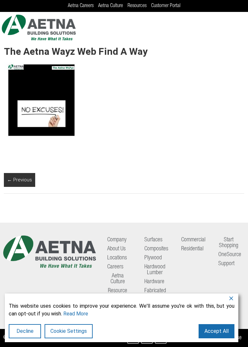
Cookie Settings (68, 331)
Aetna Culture (110, 6)
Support (226, 264)
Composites (156, 249)
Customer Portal (166, 6)
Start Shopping (228, 243)
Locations (117, 258)
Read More (75, 314)
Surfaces (153, 240)
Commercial (193, 240)
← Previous (19, 180)
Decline (25, 331)
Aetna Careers (81, 6)
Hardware (154, 282)
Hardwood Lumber (154, 270)
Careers (115, 267)
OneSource (229, 255)
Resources (137, 6)
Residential (192, 249)
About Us (116, 249)
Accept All (216, 331)
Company (117, 240)
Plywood (153, 258)
